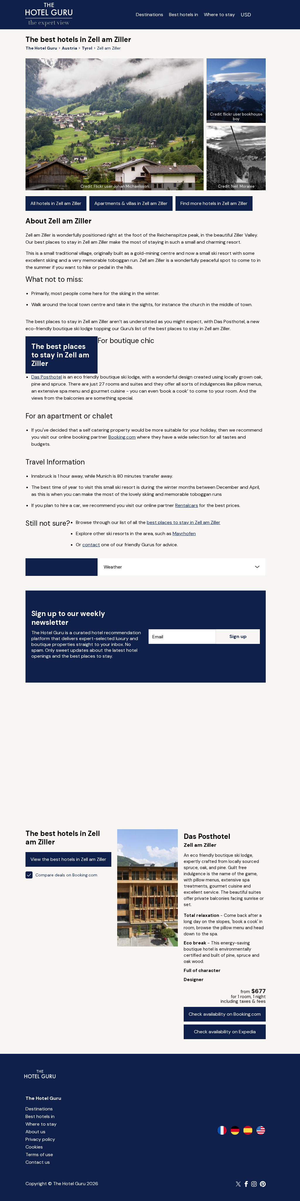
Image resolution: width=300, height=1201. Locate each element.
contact (91, 545)
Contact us (37, 1162)
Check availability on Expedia (225, 1032)
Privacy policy (40, 1139)
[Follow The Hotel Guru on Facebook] (246, 1184)
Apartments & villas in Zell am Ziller (131, 203)
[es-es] (248, 1130)
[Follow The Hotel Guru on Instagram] (254, 1184)
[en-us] (261, 1130)
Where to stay (219, 14)
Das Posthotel (46, 377)
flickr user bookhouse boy (242, 116)
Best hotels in (183, 14)
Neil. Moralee (243, 186)
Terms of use (39, 1154)
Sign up (238, 636)
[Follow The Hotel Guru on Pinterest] (263, 1184)
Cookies (34, 1147)
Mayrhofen (184, 533)
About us (35, 1132)
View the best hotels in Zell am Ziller (68, 859)
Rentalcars (186, 505)
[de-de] (235, 1130)
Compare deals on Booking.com (66, 875)
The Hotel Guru (43, 1098)
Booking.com (122, 437)
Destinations (149, 14)
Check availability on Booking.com (225, 1014)
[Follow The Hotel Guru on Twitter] (239, 1184)
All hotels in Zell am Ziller (55, 203)
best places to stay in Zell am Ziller (183, 522)
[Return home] (48, 14)
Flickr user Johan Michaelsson (121, 186)
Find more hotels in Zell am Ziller (214, 203)
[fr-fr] (222, 1130)
